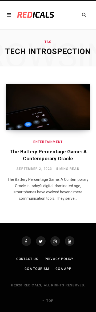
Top (49, 301)
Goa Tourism (37, 269)
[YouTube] (69, 241)
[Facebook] (26, 241)
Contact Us (27, 259)
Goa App (63, 269)
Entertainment (48, 142)
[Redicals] (36, 15)
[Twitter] (41, 241)
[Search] (84, 15)
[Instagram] (55, 241)
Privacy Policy (59, 259)
